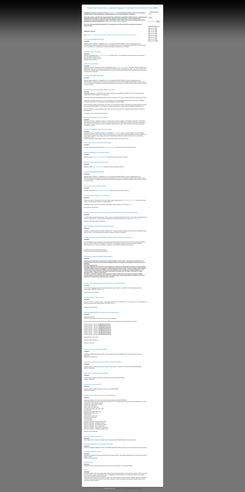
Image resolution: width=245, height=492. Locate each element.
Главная (89, 8)
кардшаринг (112, 12)
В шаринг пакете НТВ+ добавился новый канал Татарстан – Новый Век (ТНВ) (104, 283)
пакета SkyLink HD (135, 218)
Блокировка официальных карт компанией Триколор (98, 444)
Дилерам (131, 8)
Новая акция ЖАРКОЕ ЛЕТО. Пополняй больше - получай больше (101, 312)
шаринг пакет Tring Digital (103, 55)
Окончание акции (88, 462)
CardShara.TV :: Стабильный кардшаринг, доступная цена (128, 488)
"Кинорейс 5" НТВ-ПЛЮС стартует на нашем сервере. (98, 129)
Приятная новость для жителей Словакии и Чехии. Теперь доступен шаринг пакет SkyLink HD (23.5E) (110, 212)
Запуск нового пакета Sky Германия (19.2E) (95, 349)
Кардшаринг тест (122, 8)
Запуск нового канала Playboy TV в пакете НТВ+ (96, 195)
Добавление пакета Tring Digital (92, 51)
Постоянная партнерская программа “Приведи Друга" (98, 256)
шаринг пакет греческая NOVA (99, 157)
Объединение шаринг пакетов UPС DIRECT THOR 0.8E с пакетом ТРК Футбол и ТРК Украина (108, 237)
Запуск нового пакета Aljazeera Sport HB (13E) (96, 373)
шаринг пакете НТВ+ (130, 200)
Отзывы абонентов (141, 8)
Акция (85, 469)
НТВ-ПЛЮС (117, 132)
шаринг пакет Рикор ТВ (98, 166)
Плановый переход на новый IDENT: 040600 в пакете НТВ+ (99, 89)
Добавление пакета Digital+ (91, 63)
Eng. (157, 8)
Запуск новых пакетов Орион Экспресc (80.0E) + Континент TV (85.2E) (102, 362)
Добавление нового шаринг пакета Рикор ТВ (96, 162)
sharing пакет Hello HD (103, 190)
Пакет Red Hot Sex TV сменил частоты (94, 297)
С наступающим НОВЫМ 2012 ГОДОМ (94, 75)
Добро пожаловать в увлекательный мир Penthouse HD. (99, 226)
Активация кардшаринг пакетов (92, 451)
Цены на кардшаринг (109, 8)
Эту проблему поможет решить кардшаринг (115, 21)
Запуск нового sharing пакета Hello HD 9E (95, 185)
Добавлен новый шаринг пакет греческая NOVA (96, 152)
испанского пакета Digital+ (122, 67)
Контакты (150, 8)
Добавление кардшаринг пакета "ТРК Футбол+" (96, 117)
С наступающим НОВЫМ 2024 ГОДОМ (94, 39)
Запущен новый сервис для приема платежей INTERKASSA (99, 395)
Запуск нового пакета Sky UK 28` (92, 384)
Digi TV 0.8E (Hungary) (109, 147)
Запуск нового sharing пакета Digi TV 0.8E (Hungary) (97, 142)
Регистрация (151, 21)
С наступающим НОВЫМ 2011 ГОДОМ (94, 171)
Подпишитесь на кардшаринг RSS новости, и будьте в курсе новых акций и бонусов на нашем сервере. (111, 34)
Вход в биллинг (97, 8)
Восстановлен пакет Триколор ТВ (93, 436)
